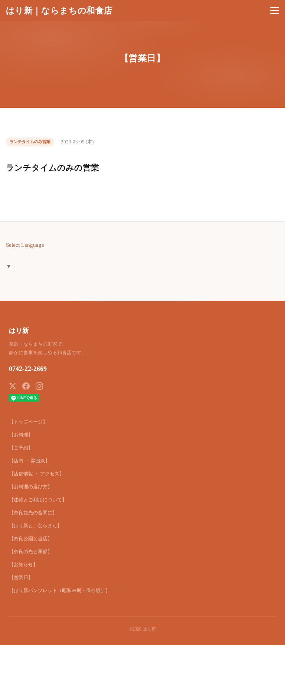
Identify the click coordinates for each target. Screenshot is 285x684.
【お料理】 (21, 435)
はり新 (19, 330)
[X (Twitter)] (12, 386)
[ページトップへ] (269, 674)
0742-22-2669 (28, 368)
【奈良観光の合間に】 (33, 512)
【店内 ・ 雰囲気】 (29, 461)
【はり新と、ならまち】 (35, 525)
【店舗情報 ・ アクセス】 (36, 474)
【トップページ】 (28, 422)
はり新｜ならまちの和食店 (59, 10)
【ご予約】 (21, 448)
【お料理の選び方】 (30, 486)
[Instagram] (39, 386)
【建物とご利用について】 (38, 499)
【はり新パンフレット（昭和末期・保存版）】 (59, 590)
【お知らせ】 (23, 564)
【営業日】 (21, 577)
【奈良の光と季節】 (30, 551)
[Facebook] (26, 386)
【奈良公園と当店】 (30, 538)
